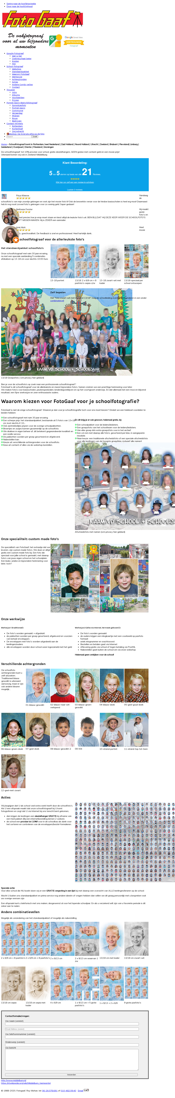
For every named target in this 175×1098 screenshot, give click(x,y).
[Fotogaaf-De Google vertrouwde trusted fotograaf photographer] (44, 48)
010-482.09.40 (68, 1090)
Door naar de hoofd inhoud (20, 6)
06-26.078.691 (50, 1090)
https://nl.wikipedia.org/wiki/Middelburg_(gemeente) (26, 1083)
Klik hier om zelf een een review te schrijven (75, 182)
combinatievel (57, 300)
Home (4, 144)
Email (81, 1090)
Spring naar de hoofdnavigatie (21, 3)
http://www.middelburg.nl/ (13, 1080)
